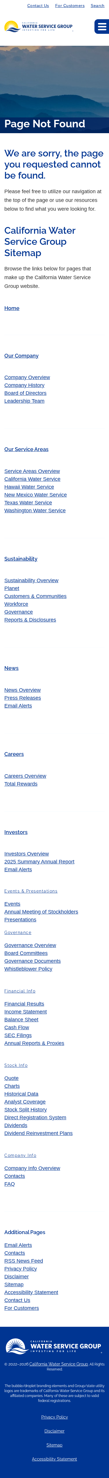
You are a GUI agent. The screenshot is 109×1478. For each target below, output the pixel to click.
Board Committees (26, 953)
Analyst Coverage (25, 1102)
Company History (24, 385)
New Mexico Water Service (35, 495)
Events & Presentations (31, 891)
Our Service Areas (26, 449)
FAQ (9, 1184)
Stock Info (16, 1065)
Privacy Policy (20, 1269)
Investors (16, 832)
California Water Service (32, 479)
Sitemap (14, 1284)
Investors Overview (26, 854)
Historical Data (21, 1094)
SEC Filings (18, 1035)
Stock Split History (25, 1110)
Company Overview (27, 377)
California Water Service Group (58, 1364)
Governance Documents (32, 961)
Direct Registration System (35, 1117)
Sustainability (20, 559)
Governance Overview (30, 945)
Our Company (21, 356)
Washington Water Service (35, 510)
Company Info (20, 1155)
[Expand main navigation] (101, 26)
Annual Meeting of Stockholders (41, 912)
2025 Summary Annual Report (39, 862)
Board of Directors (25, 393)
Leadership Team (24, 401)
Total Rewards (20, 784)
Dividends (15, 1125)
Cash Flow (16, 1027)
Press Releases (22, 698)
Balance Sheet (21, 1020)
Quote (11, 1078)
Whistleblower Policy (28, 969)
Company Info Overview (32, 1168)
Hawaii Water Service (29, 487)
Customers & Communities (35, 596)
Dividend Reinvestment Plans (38, 1133)
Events (12, 904)
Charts (12, 1086)
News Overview (22, 690)
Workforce (16, 604)
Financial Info (19, 991)
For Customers (70, 5)
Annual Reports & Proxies (34, 1043)
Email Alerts (18, 706)
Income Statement (25, 1012)
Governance (18, 612)
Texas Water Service (28, 503)
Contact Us (38, 5)
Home (11, 308)
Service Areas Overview (32, 471)
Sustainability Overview (31, 580)
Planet (11, 588)
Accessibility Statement (31, 1292)
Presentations (20, 920)
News (11, 668)
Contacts (14, 1176)
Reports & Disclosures (30, 620)
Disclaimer (16, 1277)
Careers (14, 754)
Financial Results (24, 1004)
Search (98, 5)
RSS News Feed (23, 1261)
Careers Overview (25, 776)
